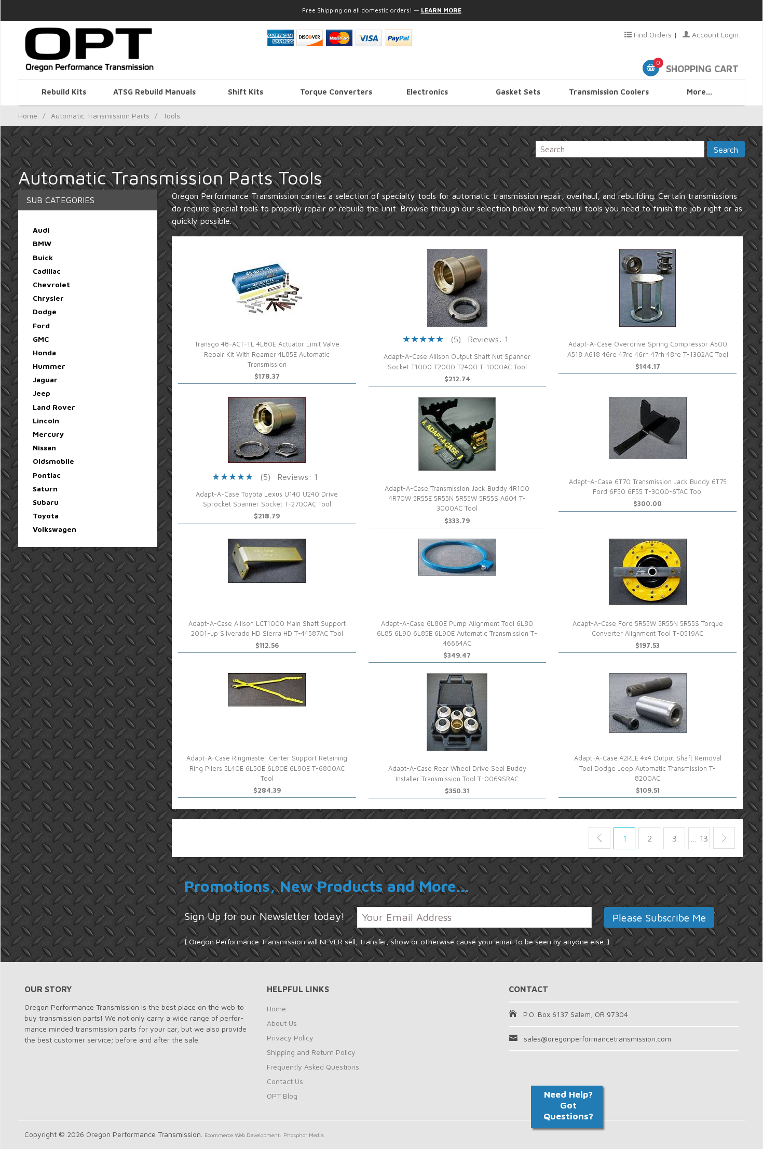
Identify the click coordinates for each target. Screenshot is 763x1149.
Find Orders (652, 34)
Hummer (49, 366)
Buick (43, 257)
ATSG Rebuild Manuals (154, 91)
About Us (282, 1023)
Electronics (427, 91)
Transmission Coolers (609, 91)
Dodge (45, 311)
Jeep (41, 393)
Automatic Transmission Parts (100, 115)
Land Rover (54, 407)
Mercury (48, 434)
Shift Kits (245, 91)
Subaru (46, 502)
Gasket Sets (518, 91)
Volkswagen (54, 529)
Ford (41, 325)
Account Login (714, 34)
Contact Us (285, 1081)
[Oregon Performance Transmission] (139, 49)
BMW (42, 243)
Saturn (45, 488)
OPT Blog (282, 1095)
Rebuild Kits (64, 91)
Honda (44, 352)
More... (699, 91)
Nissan (44, 447)
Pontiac (47, 475)
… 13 (699, 838)
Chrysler (48, 297)
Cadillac (47, 270)
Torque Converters (336, 91)
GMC (41, 339)
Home (27, 115)
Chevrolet (51, 284)
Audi (41, 229)
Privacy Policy (290, 1037)
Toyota (46, 515)
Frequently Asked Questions (313, 1066)
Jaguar (45, 379)
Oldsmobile (53, 461)
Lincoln (46, 420)
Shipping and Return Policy (311, 1052)
